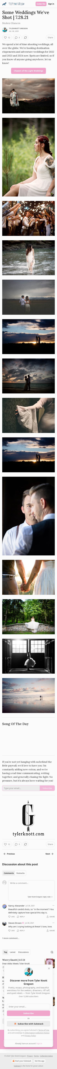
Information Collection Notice (37, 1033)
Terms (36, 1056)
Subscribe (41, 4)
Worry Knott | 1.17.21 (13, 959)
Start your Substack (23, 1061)
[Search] (52, 952)
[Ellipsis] (53, 905)
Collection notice (46, 1056)
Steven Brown (15, 923)
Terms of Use (43, 1030)
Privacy (30, 1056)
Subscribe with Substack (30, 1023)
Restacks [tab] (20, 873)
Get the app (39, 1061)
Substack (17, 1066)
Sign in (51, 4)
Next (48, 854)
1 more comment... (10, 938)
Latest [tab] (12, 952)
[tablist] (14, 873)
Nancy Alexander (16, 905)
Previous (11, 854)
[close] (49, 968)
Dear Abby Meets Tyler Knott (16, 963)
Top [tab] (5, 952)
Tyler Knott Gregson (18, 28)
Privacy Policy (30, 1035)
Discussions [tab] (23, 952)
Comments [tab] (9, 873)
